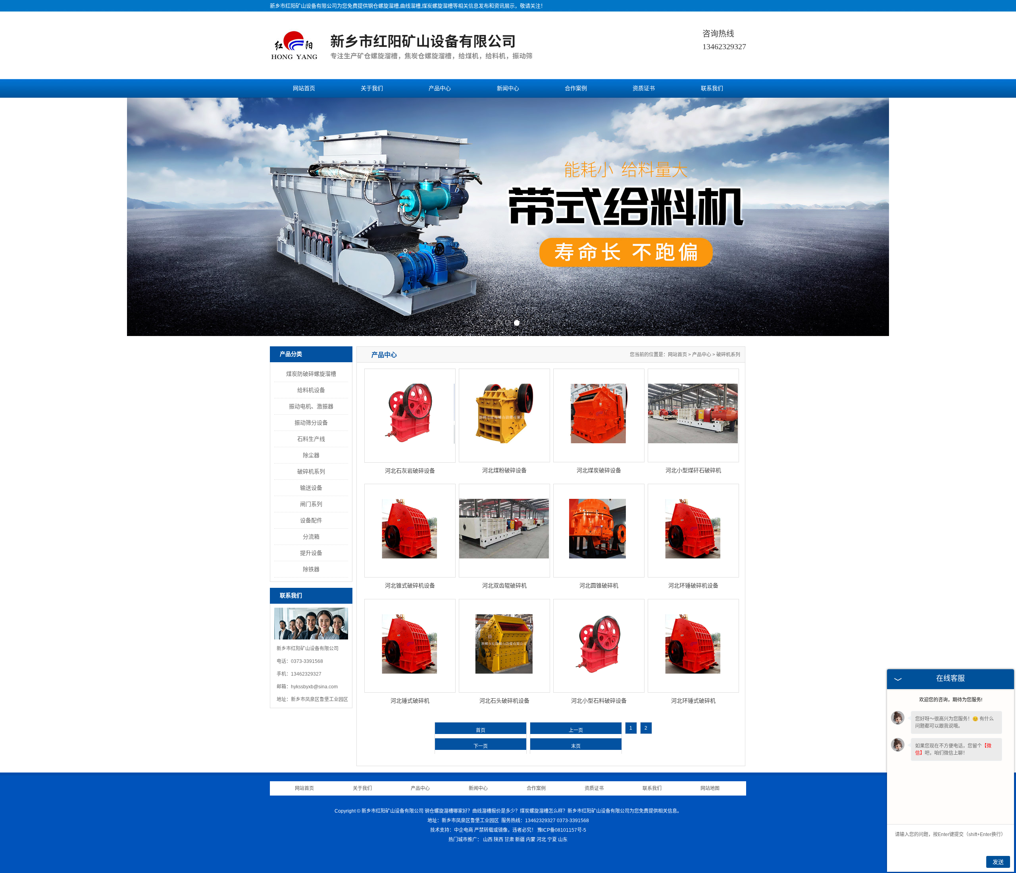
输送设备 (311, 488)
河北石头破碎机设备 (504, 700)
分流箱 (311, 536)
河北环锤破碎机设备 (693, 585)
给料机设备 (311, 390)
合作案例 (576, 88)
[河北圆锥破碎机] (599, 530)
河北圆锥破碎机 (598, 585)
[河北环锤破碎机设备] (693, 530)
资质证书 (644, 88)
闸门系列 (311, 504)
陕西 (498, 839)
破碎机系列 (311, 471)
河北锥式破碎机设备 (410, 585)
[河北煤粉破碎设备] (504, 415)
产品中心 (440, 88)
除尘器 (311, 455)
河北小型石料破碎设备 (599, 700)
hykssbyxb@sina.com (314, 687)
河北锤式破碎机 (410, 700)
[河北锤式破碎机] (410, 646)
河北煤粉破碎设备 (504, 470)
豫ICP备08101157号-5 (561, 830)
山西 (488, 839)
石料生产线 (311, 439)
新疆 (520, 839)
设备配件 (311, 520)
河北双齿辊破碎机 (504, 585)
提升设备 (311, 553)
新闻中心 (508, 88)
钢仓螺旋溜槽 (383, 6)
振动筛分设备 (311, 422)
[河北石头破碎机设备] (504, 646)
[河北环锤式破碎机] (693, 646)
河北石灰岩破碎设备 (410, 470)
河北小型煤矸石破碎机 (693, 470)
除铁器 (311, 569)
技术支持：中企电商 (451, 830)
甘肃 (509, 839)
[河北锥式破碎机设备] (410, 530)
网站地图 (710, 788)
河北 (541, 839)
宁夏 (552, 839)
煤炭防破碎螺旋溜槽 (311, 374)
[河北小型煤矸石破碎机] (693, 415)
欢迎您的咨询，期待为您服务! (950, 700)
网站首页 (304, 88)
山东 (563, 839)
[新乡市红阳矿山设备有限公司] (415, 61)
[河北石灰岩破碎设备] (410, 416)
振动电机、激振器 (311, 406)
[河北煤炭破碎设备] (599, 415)
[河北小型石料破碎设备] (599, 646)
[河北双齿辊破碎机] (504, 530)
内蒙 (530, 839)
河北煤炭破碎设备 (599, 470)
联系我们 (712, 88)
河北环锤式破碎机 (693, 700)
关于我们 (372, 88)
